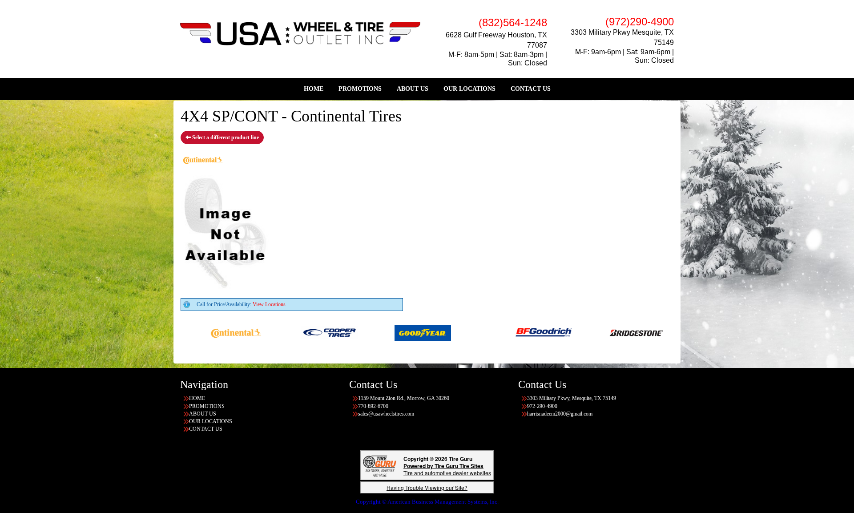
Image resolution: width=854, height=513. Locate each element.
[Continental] (215, 332)
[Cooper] (308, 332)
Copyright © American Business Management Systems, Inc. (427, 501)
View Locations (269, 304)
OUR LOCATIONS (469, 88)
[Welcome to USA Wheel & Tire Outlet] (300, 33)
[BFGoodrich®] (523, 332)
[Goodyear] (402, 332)
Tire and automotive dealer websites (447, 469)
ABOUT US (412, 88)
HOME (313, 88)
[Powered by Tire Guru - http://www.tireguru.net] (379, 465)
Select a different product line (225, 137)
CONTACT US (531, 88)
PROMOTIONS (360, 88)
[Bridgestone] (616, 332)
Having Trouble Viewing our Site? (427, 487)
